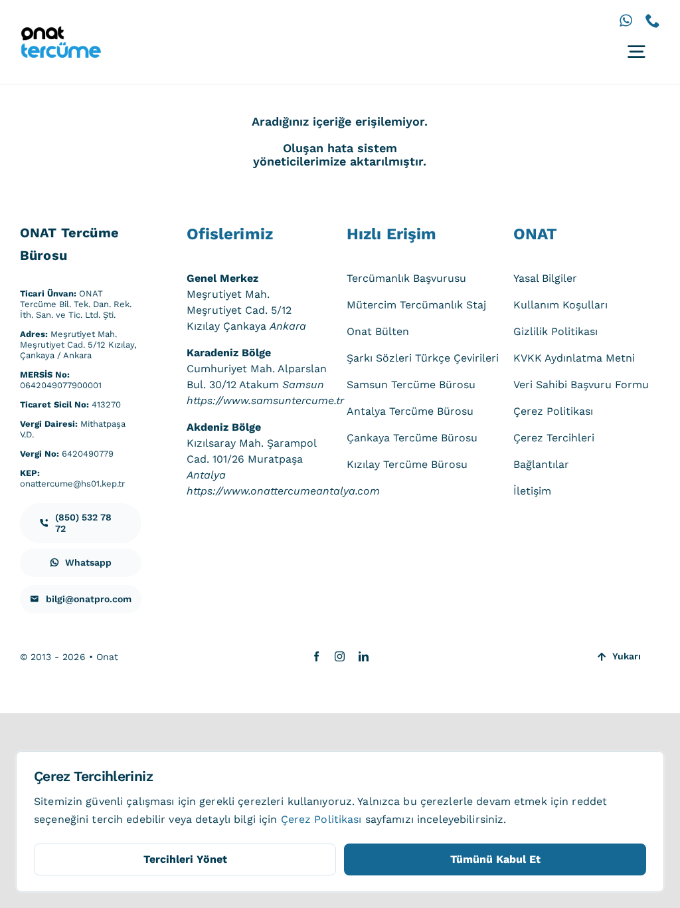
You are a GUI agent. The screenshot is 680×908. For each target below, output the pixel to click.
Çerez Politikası (553, 411)
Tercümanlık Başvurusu (406, 278)
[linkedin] (364, 656)
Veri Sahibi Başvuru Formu (581, 384)
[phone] (652, 20)
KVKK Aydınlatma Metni (574, 358)
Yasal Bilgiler (545, 278)
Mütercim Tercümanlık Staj (416, 304)
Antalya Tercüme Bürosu (410, 411)
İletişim (532, 491)
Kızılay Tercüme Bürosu (407, 464)
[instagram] (340, 656)
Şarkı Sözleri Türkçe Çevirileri (423, 358)
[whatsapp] (626, 20)
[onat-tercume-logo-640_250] (60, 31)
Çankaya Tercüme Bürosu (412, 437)
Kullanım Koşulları (560, 304)
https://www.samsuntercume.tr (265, 400)
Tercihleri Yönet (185, 859)
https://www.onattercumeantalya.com (283, 491)
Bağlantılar (541, 464)
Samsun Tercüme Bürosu (411, 384)
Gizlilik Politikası (555, 331)
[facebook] (316, 656)
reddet (589, 801)
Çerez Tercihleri (553, 437)
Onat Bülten (378, 331)
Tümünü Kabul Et (495, 859)
